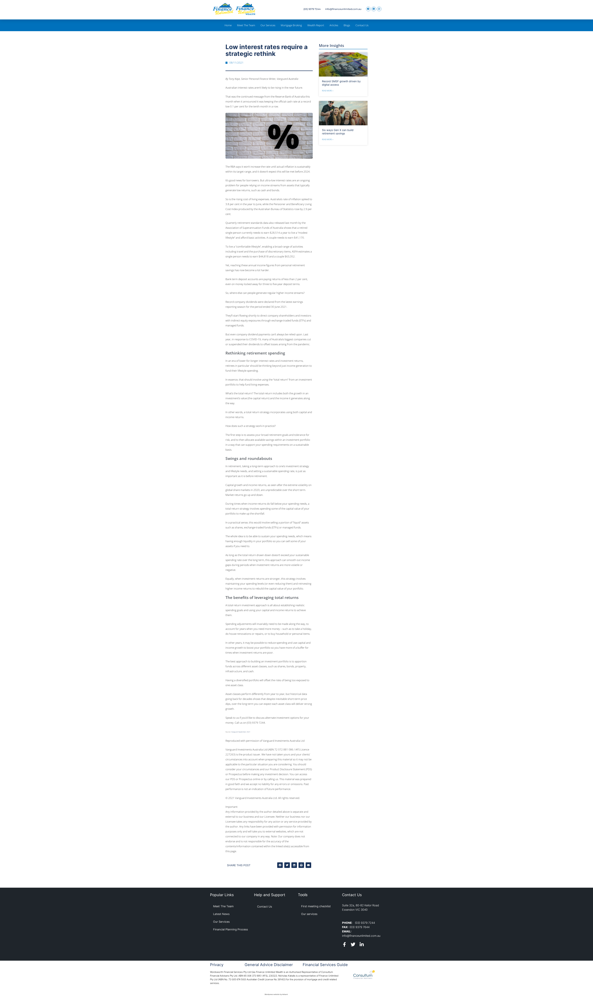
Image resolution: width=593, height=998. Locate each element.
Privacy (216, 964)
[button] (280, 865)
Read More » (327, 90)
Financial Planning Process (230, 929)
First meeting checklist (316, 906)
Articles (334, 25)
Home (228, 25)
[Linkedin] (373, 9)
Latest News (221, 914)
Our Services (268, 25)
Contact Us (361, 25)
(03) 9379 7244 (312, 9)
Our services (309, 914)
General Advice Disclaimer (269, 964)
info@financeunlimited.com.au (343, 9)
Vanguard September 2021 (240, 732)
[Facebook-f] (344, 944)
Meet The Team (246, 25)
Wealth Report (315, 25)
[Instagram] (379, 9)
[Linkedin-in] (361, 944)
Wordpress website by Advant (276, 994)
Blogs (347, 25)
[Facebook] (368, 9)
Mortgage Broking (291, 25)
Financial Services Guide (325, 964)
